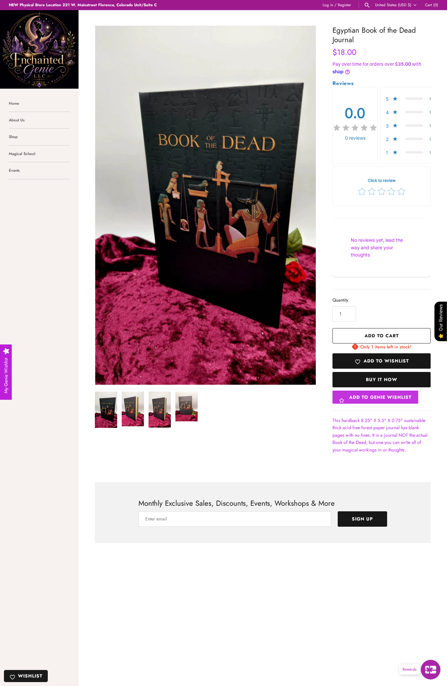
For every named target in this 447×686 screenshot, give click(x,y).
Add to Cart (382, 335)
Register (344, 5)
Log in (328, 5)
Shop (13, 136)
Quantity (340, 300)
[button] (302, 205)
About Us (17, 120)
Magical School (22, 153)
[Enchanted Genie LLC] (39, 49)
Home (14, 103)
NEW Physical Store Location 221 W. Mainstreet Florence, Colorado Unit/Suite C (83, 5)
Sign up (362, 519)
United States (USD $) (393, 5)
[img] (355, 128)
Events (14, 170)
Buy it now (381, 379)
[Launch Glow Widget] (430, 669)
